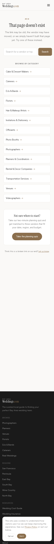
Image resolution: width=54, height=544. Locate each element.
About (5, 543)
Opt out (10, 536)
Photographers (14, 149)
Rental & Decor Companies (20, 169)
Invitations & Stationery (18, 120)
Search (45, 51)
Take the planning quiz (27, 236)
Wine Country (8, 490)
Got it (21, 536)
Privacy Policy (31, 527)
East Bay (6, 479)
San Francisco (9, 468)
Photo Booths (14, 139)
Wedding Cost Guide (12, 508)
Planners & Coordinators (19, 159)
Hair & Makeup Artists (17, 110)
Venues (11, 188)
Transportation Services (19, 178)
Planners (6, 428)
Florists (11, 100)
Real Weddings (9, 455)
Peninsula (6, 473)
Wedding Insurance (11, 514)
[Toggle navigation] (48, 5)
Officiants (12, 130)
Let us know (43, 251)
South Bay (7, 484)
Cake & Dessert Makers (19, 71)
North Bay (7, 495)
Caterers (11, 81)
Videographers (14, 198)
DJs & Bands (13, 91)
